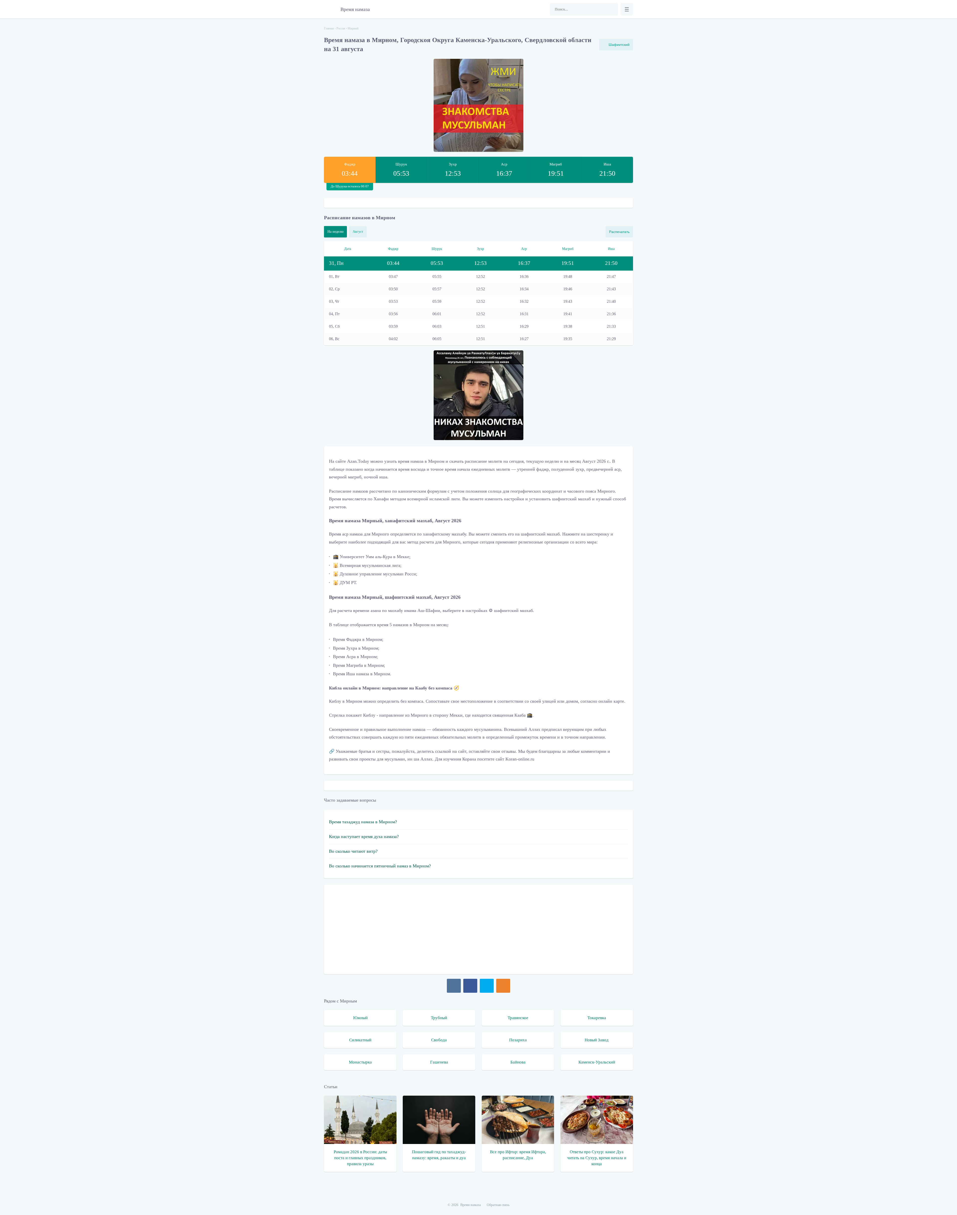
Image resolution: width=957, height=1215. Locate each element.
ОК (503, 986)
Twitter (487, 986)
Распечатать (619, 232)
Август (358, 231)
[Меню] (627, 9)
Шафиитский (619, 45)
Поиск (612, 9)
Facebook (470, 986)
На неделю (335, 231)
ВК (454, 986)
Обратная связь (498, 1205)
